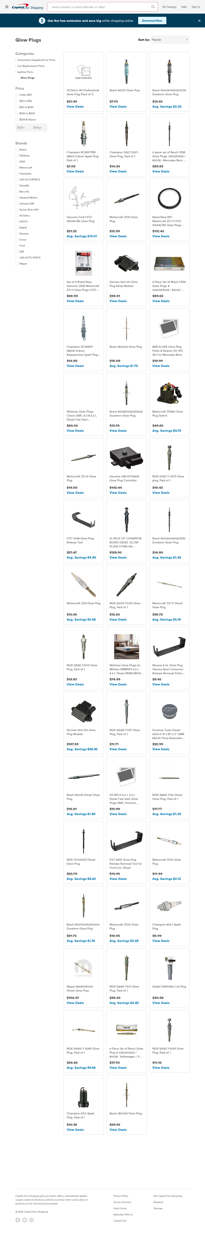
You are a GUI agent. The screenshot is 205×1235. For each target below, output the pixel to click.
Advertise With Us (123, 1214)
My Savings (169, 7)
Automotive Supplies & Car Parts (35, 60)
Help (184, 7)
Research (158, 1202)
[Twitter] (24, 1220)
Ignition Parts (24, 72)
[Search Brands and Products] (153, 6)
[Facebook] (17, 1220)
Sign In (196, 7)
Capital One (120, 1220)
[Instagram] (31, 1220)
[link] (27, 6)
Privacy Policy (121, 1196)
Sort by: (144, 39)
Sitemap (158, 1208)
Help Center (120, 1208)
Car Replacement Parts (30, 66)
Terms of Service (122, 1202)
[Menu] (7, 6)
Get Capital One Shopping (168, 1196)
